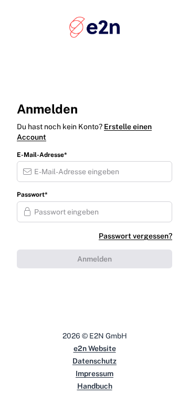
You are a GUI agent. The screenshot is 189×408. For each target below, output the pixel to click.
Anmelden (94, 259)
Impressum (94, 373)
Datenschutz (94, 361)
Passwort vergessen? (135, 236)
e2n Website (95, 348)
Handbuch (94, 386)
